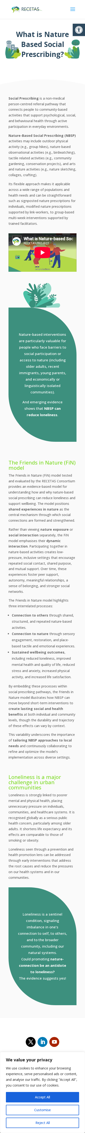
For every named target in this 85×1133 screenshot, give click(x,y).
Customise (42, 1110)
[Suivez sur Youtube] (54, 1042)
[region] (42, 1092)
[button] (79, 30)
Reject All (42, 1122)
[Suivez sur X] (31, 1042)
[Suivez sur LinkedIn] (42, 1042)
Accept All (42, 1097)
